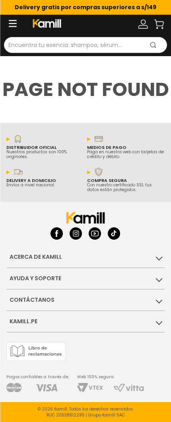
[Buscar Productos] (153, 45)
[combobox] (85, 45)
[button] (18, 24)
